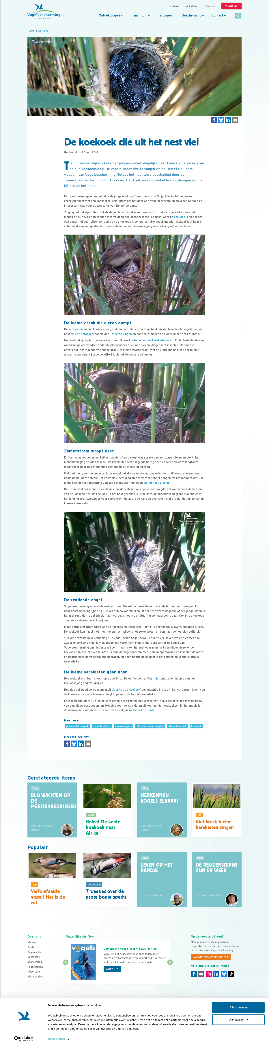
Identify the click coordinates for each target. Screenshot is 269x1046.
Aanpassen (236, 1019)
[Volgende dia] (170, 973)
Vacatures (33, 956)
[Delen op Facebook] (214, 120)
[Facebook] (194, 974)
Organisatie (34, 952)
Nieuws (31, 942)
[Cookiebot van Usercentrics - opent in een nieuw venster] (24, 1039)
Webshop (210, 6)
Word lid (112, 969)
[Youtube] (201, 974)
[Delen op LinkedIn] (228, 120)
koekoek (179, 217)
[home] (43, 11)
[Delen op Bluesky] (221, 120)
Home (30, 30)
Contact (217, 15)
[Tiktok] (231, 974)
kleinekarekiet (177, 726)
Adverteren (34, 971)
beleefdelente (102, 726)
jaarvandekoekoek (77, 726)
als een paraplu (81, 334)
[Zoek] (238, 16)
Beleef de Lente (144, 710)
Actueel (43, 30)
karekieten (75, 329)
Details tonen (56, 1038)
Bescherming (191, 15)
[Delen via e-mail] (235, 120)
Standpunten (35, 976)
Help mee (164, 15)
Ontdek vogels (109, 15)
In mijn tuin (138, 15)
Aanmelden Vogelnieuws (210, 957)
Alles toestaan (238, 1007)
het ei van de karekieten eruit (153, 340)
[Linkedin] (216, 974)
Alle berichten (43, 41)
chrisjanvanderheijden (150, 726)
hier (157, 678)
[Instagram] (209, 974)
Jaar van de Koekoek (126, 689)
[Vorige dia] (65, 973)
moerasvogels (123, 726)
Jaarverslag (34, 961)
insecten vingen (121, 334)
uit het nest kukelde (156, 483)
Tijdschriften (35, 966)
